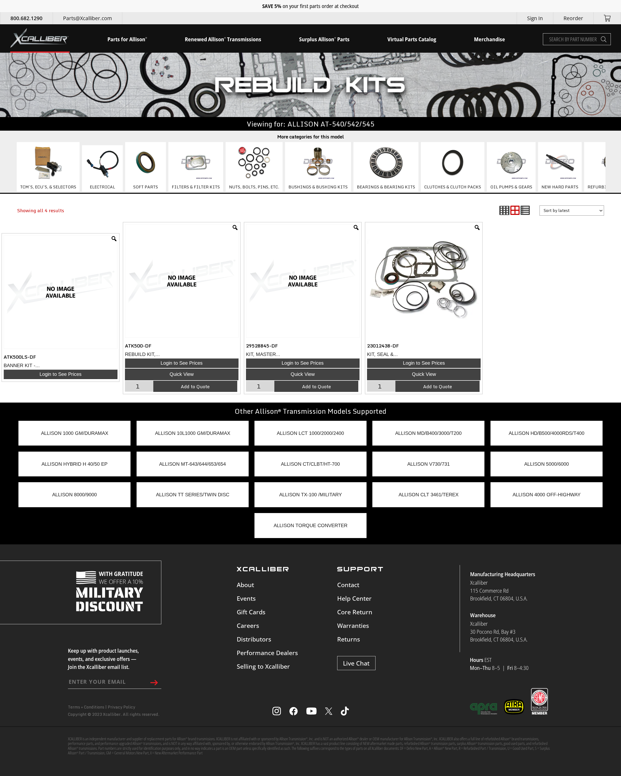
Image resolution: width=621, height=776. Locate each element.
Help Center (354, 598)
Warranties (353, 625)
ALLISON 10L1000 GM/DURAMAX (192, 433)
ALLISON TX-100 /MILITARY (310, 494)
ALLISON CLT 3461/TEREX (428, 494)
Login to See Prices (61, 374)
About (245, 585)
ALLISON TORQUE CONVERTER (310, 525)
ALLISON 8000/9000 (74, 494)
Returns (348, 639)
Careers (248, 625)
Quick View (182, 374)
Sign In (535, 18)
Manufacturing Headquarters (502, 574)
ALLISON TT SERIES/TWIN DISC (192, 494)
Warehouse (483, 615)
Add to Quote (195, 386)
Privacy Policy (121, 707)
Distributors (254, 639)
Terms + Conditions (86, 707)
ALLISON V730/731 (428, 464)
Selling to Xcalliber (263, 666)
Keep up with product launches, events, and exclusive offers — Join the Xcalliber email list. (103, 659)
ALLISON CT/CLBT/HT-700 (310, 464)
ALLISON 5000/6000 (546, 464)
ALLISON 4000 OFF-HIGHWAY (546, 494)
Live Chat (356, 663)
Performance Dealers (267, 653)
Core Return (354, 612)
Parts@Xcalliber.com (87, 18)
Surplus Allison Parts (324, 39)
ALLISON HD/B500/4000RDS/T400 (546, 433)
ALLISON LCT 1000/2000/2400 (310, 433)
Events (246, 598)
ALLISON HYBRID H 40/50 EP (74, 464)
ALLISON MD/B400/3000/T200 (428, 433)
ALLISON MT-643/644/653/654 (192, 464)
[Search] (604, 39)
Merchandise (489, 39)
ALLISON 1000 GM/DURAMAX (74, 433)
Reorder (573, 18)
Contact (348, 585)
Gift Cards (251, 612)
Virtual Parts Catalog (411, 39)
